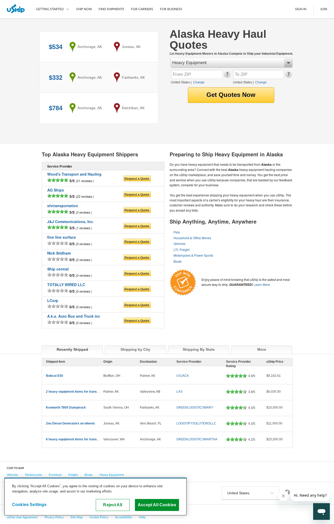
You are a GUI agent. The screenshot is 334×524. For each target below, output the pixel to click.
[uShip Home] (16, 9)
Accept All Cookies (157, 504)
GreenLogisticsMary (194, 407)
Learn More (262, 284)
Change (199, 82)
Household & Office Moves (192, 238)
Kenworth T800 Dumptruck (66, 407)
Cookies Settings (29, 504)
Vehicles (180, 243)
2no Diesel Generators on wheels (70, 423)
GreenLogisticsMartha (196, 439)
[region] (95, 497)
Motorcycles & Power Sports (193, 255)
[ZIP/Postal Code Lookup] (227, 76)
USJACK (182, 376)
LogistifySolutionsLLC (196, 423)
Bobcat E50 (54, 376)
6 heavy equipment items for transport (74, 439)
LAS (179, 391)
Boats (178, 261)
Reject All (112, 504)
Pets (177, 232)
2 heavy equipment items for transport (74, 391)
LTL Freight (181, 249)
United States (180, 82)
